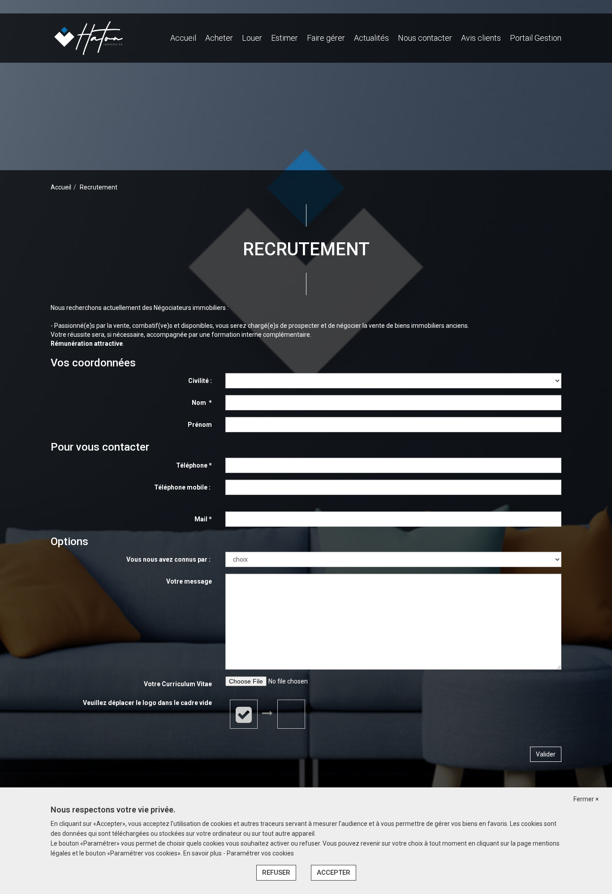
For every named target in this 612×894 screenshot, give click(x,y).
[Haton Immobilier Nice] (88, 37)
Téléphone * (194, 465)
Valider (546, 754)
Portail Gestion (535, 38)
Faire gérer (326, 38)
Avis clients (481, 38)
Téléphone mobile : (183, 487)
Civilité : (200, 380)
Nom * (202, 402)
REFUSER (276, 872)
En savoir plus (203, 853)
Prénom (200, 424)
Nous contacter (425, 38)
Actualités (371, 38)
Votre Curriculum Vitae (178, 684)
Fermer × (586, 799)
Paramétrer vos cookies (260, 853)
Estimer (284, 38)
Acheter (219, 38)
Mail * (203, 519)
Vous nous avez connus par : (169, 559)
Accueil (183, 38)
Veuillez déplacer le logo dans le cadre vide (147, 702)
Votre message (189, 581)
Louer (252, 38)
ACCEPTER (333, 872)
